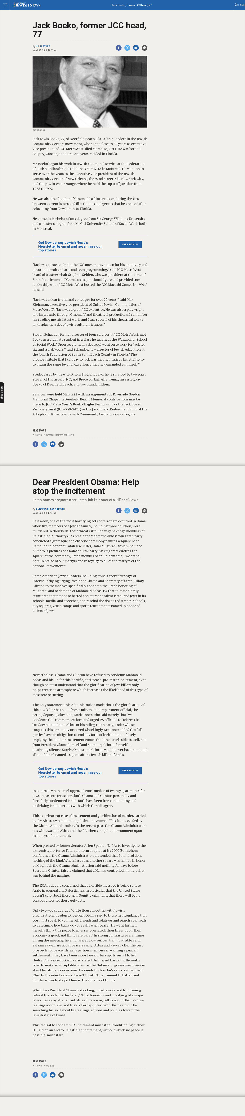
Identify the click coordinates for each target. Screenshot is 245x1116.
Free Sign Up (130, 244)
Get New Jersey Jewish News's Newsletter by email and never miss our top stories (70, 246)
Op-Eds (50, 1065)
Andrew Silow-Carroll (51, 509)
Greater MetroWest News (60, 434)
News (38, 434)
